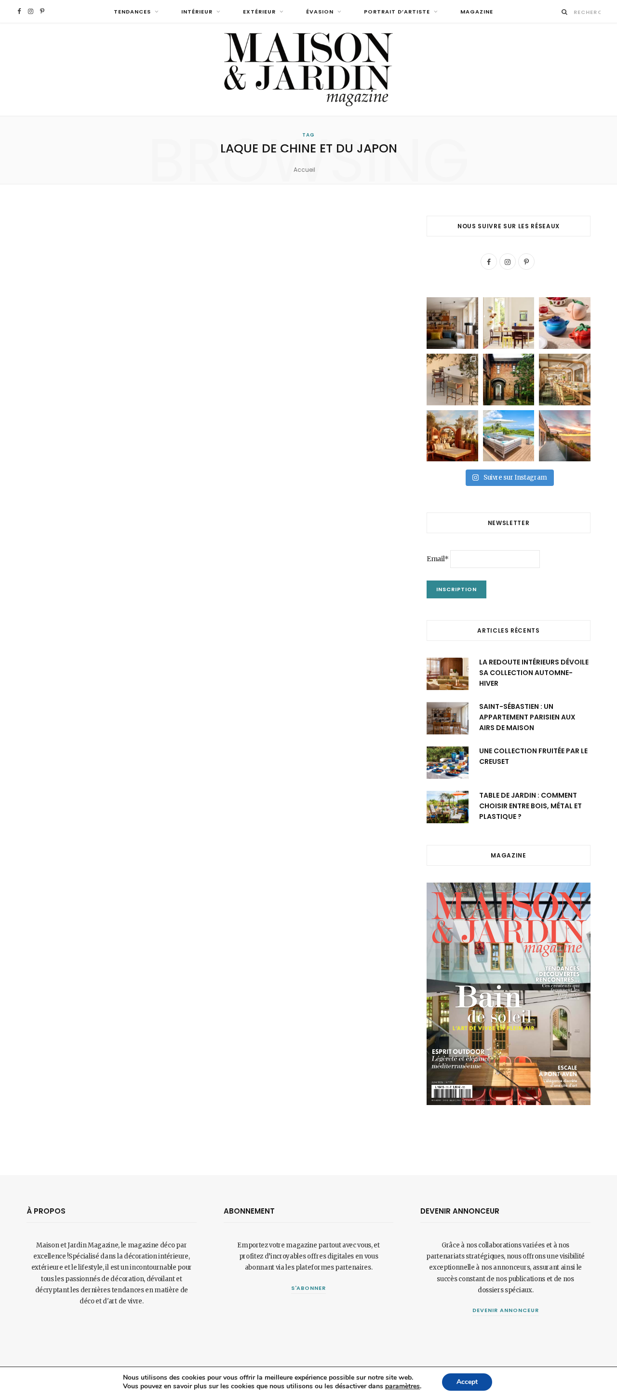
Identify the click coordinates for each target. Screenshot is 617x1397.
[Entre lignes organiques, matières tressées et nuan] (452, 379)
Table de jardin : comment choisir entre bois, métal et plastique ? (530, 806)
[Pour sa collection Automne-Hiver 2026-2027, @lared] (509, 323)
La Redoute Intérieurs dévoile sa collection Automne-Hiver (534, 673)
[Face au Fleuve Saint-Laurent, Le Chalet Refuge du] (564, 436)
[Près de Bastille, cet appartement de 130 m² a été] (452, 323)
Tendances (132, 11)
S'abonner (308, 1288)
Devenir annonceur (505, 1310)
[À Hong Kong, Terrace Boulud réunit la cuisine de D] (564, 379)
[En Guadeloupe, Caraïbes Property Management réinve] (509, 436)
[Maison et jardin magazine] (308, 69)
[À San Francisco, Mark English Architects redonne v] (509, 379)
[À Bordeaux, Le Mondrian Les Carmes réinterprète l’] (452, 436)
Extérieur (259, 11)
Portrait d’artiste (397, 11)
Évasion (320, 11)
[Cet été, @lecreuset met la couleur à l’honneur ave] (564, 323)
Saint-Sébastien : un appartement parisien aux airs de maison (527, 717)
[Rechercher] (565, 12)
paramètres (402, 1386)
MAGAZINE (476, 11)
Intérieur (197, 11)
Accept (467, 1381)
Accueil (304, 170)
